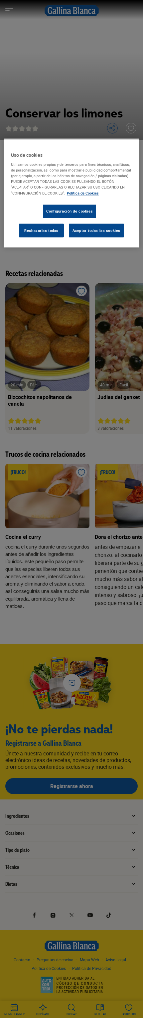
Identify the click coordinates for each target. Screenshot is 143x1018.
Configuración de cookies (69, 211)
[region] (72, 193)
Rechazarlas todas (41, 230)
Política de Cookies (83, 193)
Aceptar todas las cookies (96, 230)
